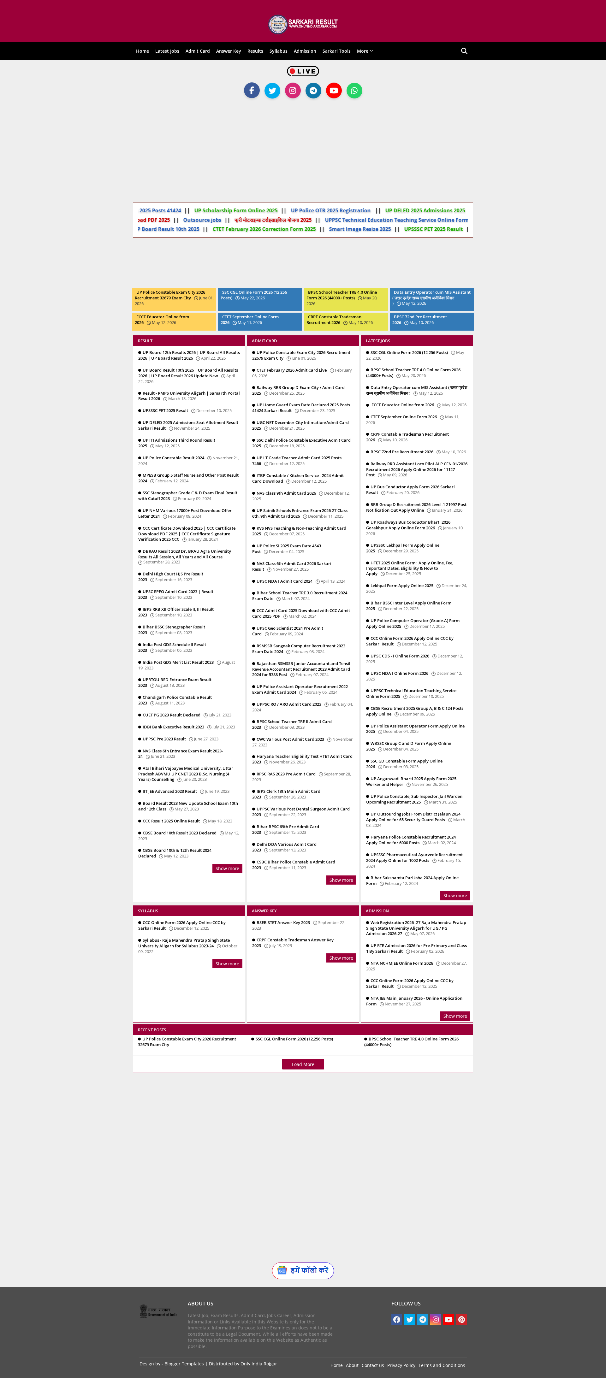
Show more (227, 868)
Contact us (373, 1365)
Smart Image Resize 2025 (361, 229)
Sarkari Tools (337, 51)
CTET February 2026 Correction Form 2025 (265, 229)
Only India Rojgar (259, 1364)
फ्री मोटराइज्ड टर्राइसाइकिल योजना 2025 (297, 219)
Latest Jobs (167, 51)
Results (255, 51)
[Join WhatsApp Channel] (354, 92)
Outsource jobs (227, 219)
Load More (303, 1064)
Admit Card (198, 51)
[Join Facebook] (252, 88)
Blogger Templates (184, 1364)
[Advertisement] (303, 150)
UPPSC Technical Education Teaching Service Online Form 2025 (428, 219)
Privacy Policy (401, 1365)
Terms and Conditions (442, 1365)
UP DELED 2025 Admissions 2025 (431, 210)
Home (142, 51)
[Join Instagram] (293, 88)
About (352, 1365)
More (362, 51)
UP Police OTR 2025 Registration (337, 210)
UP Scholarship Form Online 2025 (242, 210)
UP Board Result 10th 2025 (167, 229)
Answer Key (228, 51)
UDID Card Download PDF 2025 (156, 219)
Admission (305, 51)
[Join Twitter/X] (272, 92)
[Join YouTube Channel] (334, 88)
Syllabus (279, 51)
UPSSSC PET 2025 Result (434, 229)
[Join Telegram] (313, 92)
